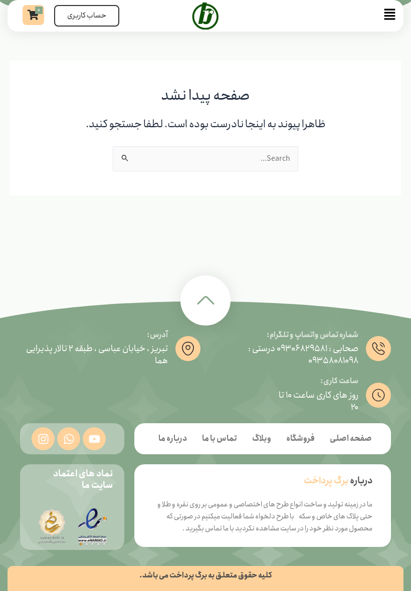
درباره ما (172, 438)
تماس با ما (219, 438)
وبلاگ (261, 438)
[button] (320, 16)
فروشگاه (300, 438)
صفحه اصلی (351, 438)
